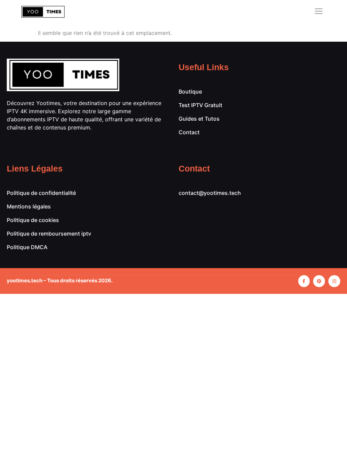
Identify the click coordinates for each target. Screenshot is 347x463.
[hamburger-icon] (319, 12)
